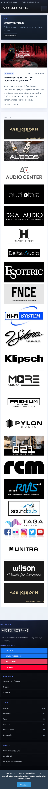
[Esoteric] (24, 272)
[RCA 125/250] (24, 467)
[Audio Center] (24, 173)
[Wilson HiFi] (24, 571)
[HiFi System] (24, 316)
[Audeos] (24, 151)
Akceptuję (24, 785)
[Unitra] (24, 549)
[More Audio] (24, 381)
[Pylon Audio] (24, 424)
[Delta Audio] (24, 253)
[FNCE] (24, 294)
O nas (6, 687)
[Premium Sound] (24, 402)
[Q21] (24, 445)
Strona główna (11, 681)
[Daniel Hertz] (24, 236)
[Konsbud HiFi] (24, 359)
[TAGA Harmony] (24, 528)
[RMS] (24, 489)
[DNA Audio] (24, 216)
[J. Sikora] (24, 337)
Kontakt (7, 692)
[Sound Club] (24, 508)
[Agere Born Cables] (24, 129)
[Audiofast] (24, 194)
